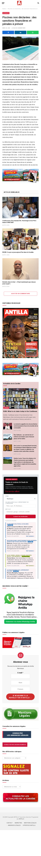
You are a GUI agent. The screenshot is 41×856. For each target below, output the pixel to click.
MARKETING (18, 823)
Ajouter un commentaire (20, 293)
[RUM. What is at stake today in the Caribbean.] (20, 398)
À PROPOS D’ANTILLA (29, 825)
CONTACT (10, 823)
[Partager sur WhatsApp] (33, 32)
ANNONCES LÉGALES (14, 825)
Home (4, 8)
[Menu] (3, 3)
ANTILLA (21, 819)
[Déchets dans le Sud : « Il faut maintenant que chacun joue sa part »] (20, 269)
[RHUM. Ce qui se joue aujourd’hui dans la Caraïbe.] (20, 239)
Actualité (6, 13)
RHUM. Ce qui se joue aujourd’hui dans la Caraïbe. (18, 252)
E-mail (20, 673)
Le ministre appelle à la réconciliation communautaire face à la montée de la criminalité (26, 426)
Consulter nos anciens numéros (15, 744)
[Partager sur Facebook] (8, 32)
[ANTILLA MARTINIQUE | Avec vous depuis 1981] (19, 3)
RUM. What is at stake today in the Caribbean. (20, 411)
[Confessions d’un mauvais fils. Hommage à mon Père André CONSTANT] (20, 207)
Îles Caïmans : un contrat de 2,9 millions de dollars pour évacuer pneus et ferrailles (24, 436)
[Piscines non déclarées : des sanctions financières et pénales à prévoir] (20, 48)
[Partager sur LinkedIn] (20, 32)
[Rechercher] (38, 3)
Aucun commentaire (19, 28)
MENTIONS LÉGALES (30, 823)
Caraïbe (6, 407)
